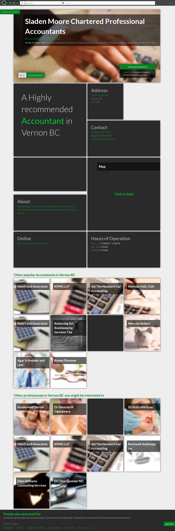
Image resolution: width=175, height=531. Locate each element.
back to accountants (10, 12)
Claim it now (128, 72)
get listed (70, 527)
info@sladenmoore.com (103, 138)
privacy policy (54, 527)
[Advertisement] (50, 174)
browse (82, 527)
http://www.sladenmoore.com (32, 243)
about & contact (36, 527)
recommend (35, 75)
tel (101, 132)
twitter (20, 527)
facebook (8, 527)
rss (91, 527)
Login (171, 3)
